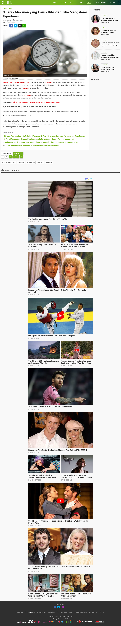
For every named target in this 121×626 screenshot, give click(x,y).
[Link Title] (7, 2)
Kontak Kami (41, 612)
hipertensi (48, 82)
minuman (27, 95)
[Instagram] (62, 607)
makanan (26, 88)
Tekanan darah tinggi (21, 82)
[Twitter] (58, 607)
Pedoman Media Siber (65, 612)
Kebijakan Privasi (80, 612)
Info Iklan (51, 612)
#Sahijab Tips (31, 163)
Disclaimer (93, 612)
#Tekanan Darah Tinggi (8, 163)
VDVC (67, 619)
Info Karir (102, 612)
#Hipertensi (21, 163)
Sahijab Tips (7, 82)
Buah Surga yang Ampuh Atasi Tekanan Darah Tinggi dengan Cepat (36, 102)
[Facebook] (55, 607)
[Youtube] (66, 607)
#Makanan (40, 163)
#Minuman (49, 163)
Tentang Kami (30, 612)
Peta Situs (19, 612)
